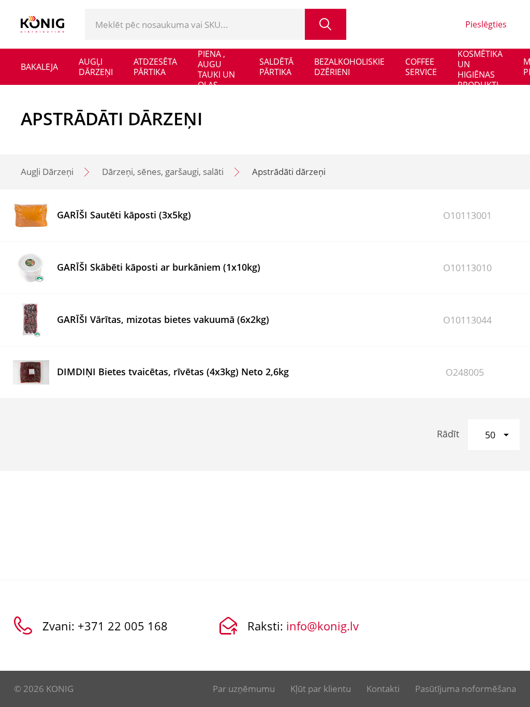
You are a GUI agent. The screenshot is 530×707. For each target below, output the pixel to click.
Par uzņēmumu (244, 689)
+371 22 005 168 (123, 626)
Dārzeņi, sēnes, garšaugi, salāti (163, 172)
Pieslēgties (486, 24)
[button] (494, 434)
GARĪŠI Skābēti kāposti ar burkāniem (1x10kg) (158, 267)
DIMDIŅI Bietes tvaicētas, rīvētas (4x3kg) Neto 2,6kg (173, 371)
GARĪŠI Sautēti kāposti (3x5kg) (124, 215)
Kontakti (383, 689)
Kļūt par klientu (320, 689)
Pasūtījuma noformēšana (465, 689)
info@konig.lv (322, 626)
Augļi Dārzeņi (47, 172)
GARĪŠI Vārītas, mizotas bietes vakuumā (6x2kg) (163, 319)
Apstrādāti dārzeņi (289, 172)
